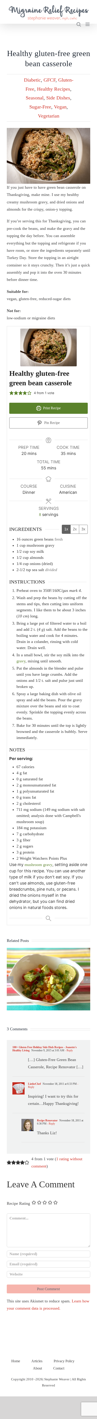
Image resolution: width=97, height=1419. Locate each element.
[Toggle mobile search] (78, 24)
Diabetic (32, 80)
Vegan (60, 107)
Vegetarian (48, 116)
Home (15, 1361)
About (37, 1368)
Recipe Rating (18, 1203)
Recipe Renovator (47, 1120)
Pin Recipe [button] (51, 423)
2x (75, 529)
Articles (36, 1361)
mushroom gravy (38, 864)
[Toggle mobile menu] (87, 24)
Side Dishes (58, 98)
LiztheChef (34, 1083)
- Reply (68, 1050)
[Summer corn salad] (48, 950)
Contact (58, 1368)
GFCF (49, 80)
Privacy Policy (64, 1361)
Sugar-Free (40, 107)
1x (66, 529)
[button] (11, 393)
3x (83, 529)
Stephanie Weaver (56, 1379)
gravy (20, 661)
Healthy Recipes (53, 89)
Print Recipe (51, 408)
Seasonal (35, 98)
